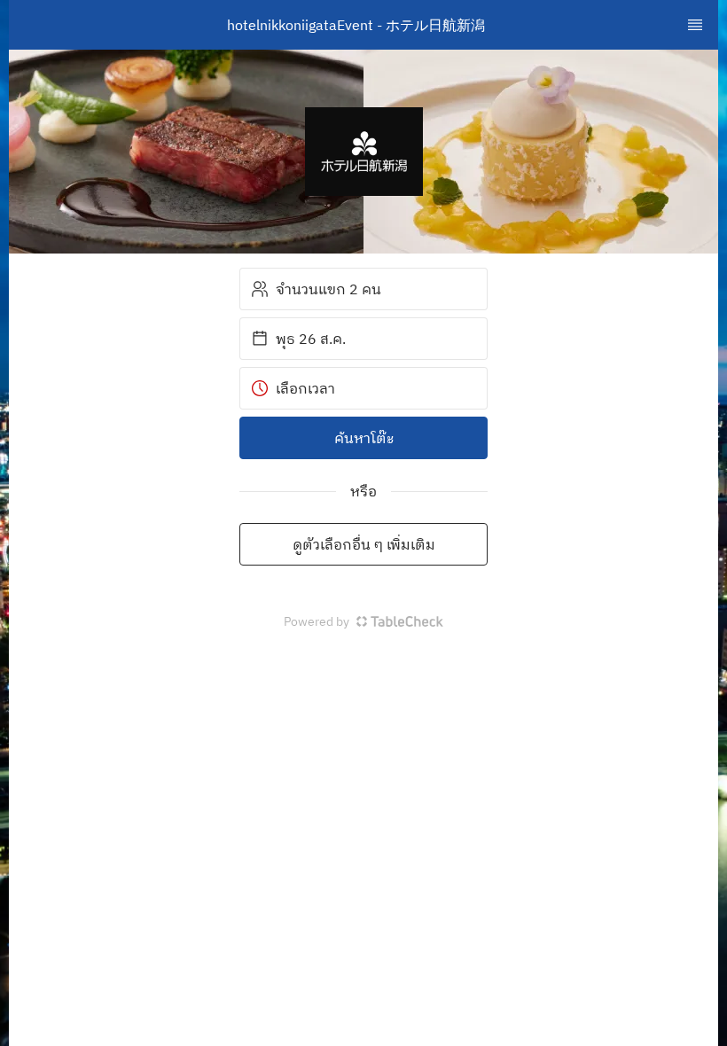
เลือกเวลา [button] (305, 388)
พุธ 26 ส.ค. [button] (311, 338)
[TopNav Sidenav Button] (695, 25)
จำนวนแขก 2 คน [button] (328, 289)
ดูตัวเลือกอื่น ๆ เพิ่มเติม (364, 544)
